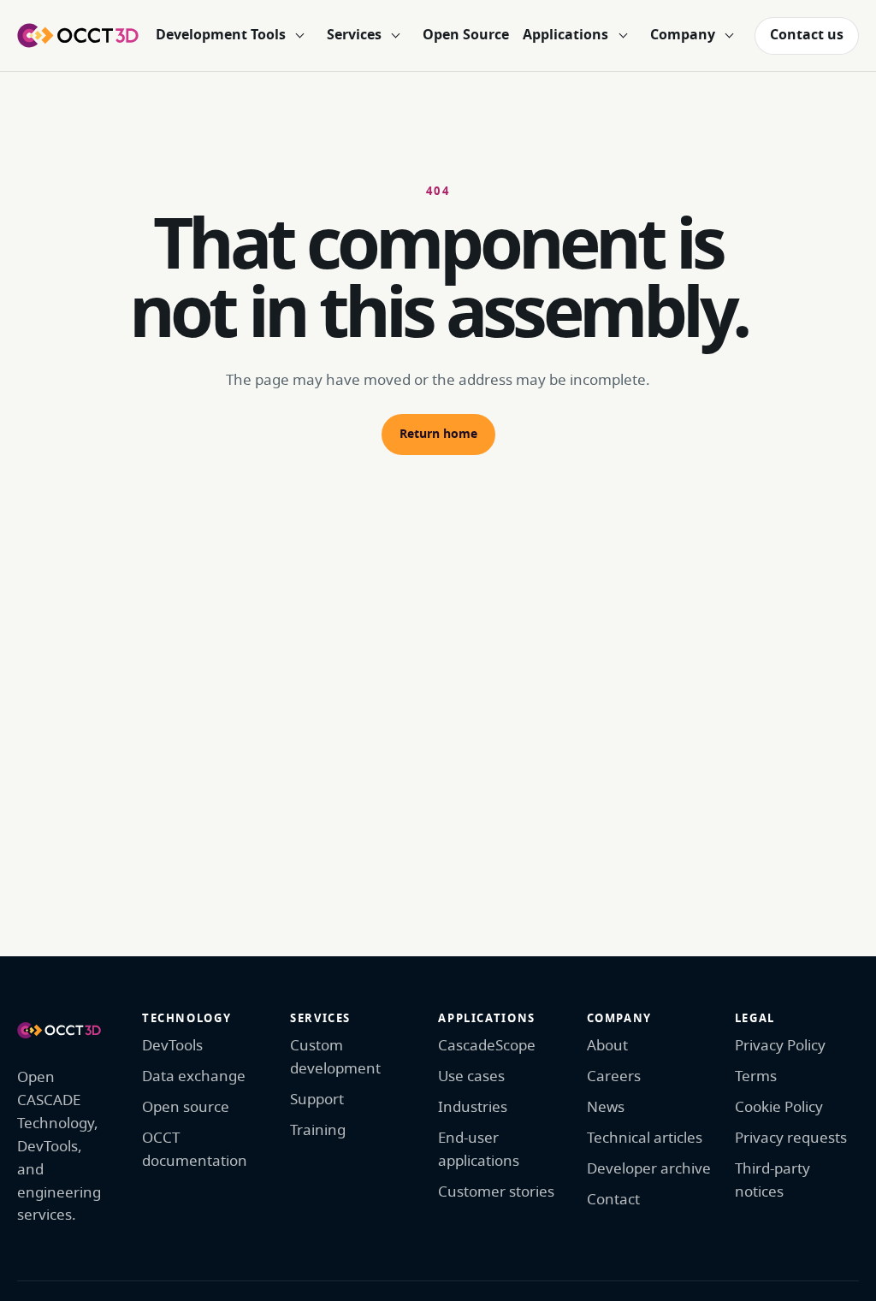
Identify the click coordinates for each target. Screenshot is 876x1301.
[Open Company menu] (729, 36)
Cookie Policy (779, 1107)
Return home (438, 434)
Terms (756, 1076)
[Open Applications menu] (622, 36)
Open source (185, 1107)
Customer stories (496, 1192)
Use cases (471, 1076)
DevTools (172, 1045)
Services (354, 35)
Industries (472, 1107)
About (607, 1045)
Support (317, 1099)
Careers (614, 1076)
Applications (565, 35)
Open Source (466, 35)
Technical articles (644, 1138)
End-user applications (478, 1149)
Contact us (806, 35)
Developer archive (649, 1169)
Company (682, 35)
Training (318, 1130)
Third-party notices (772, 1180)
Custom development (335, 1057)
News (605, 1107)
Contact (613, 1199)
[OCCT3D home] (78, 35)
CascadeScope (487, 1045)
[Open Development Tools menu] (300, 36)
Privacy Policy (780, 1045)
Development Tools (221, 35)
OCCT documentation (194, 1149)
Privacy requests (791, 1138)
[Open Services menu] (396, 36)
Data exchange (194, 1076)
